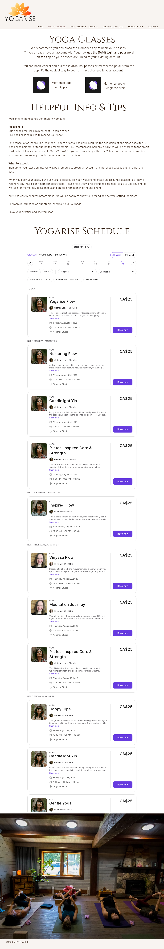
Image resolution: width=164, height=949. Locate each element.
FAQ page (75, 204)
